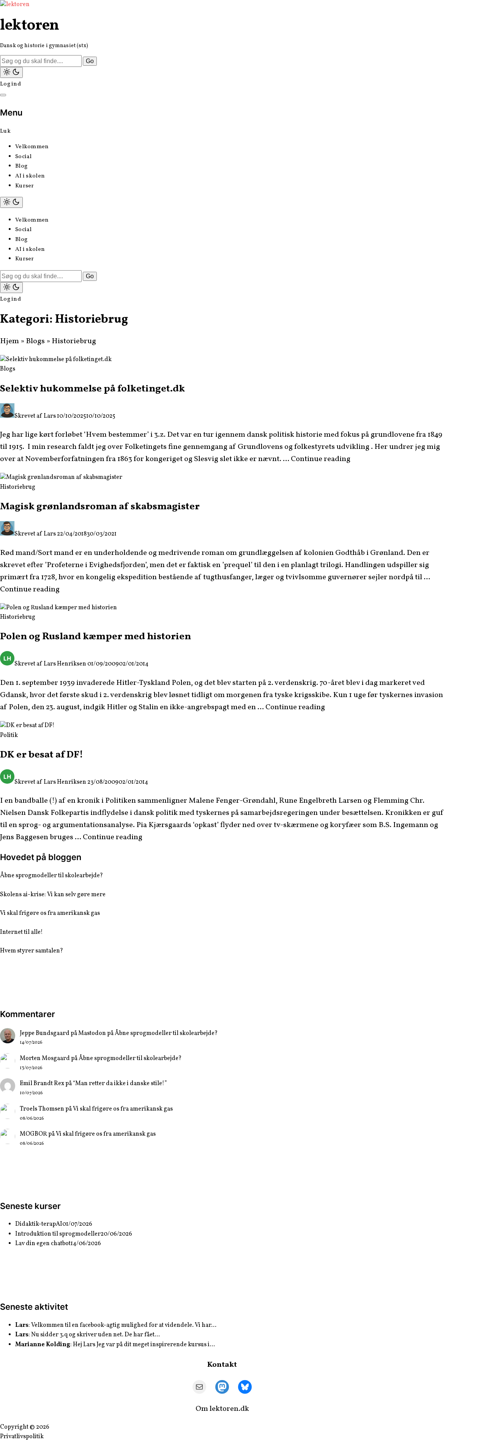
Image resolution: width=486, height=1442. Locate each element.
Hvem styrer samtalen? (31, 951)
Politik (9, 735)
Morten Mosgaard (45, 1058)
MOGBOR (33, 1134)
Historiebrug (17, 487)
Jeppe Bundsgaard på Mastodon (63, 1033)
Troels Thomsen (42, 1109)
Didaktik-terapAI (38, 1224)
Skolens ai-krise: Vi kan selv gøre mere (53, 895)
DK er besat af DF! (41, 755)
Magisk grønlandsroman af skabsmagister (100, 506)
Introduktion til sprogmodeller (58, 1234)
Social (23, 157)
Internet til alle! (21, 932)
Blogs (35, 341)
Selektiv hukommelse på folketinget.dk (92, 389)
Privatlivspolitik (22, 1436)
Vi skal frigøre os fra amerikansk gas (50, 913)
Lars (50, 416)
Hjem (9, 341)
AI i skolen (30, 176)
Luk (5, 131)
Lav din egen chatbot (43, 1243)
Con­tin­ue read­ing (320, 459)
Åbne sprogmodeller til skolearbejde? (51, 876)
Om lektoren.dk (222, 1409)
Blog (21, 166)
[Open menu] (3, 95)
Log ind (10, 84)
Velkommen (32, 147)
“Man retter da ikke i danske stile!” (120, 1083)
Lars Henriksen (65, 664)
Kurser (24, 186)
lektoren (29, 25)
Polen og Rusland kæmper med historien (95, 636)
